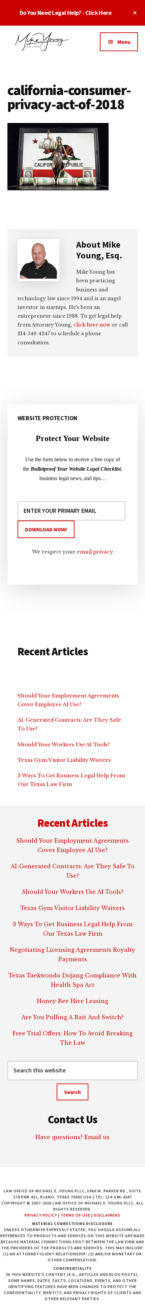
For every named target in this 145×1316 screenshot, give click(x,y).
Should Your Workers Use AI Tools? (64, 744)
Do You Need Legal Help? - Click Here (66, 13)
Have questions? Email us (72, 1137)
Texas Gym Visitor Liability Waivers (64, 760)
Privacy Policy (41, 1215)
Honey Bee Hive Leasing (72, 1001)
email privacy (95, 552)
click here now (92, 325)
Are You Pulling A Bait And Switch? (72, 1017)
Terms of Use (75, 1215)
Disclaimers (107, 1215)
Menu (123, 41)
